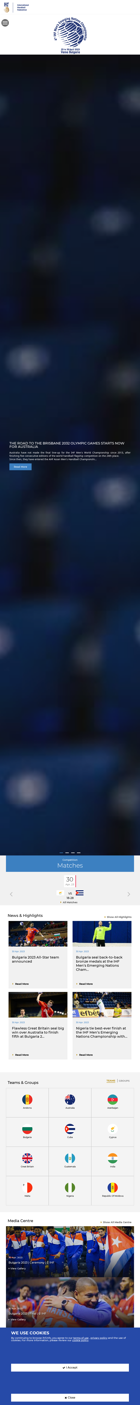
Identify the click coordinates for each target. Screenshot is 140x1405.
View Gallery (18, 1268)
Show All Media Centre (117, 1222)
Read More (20, 466)
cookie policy (80, 1340)
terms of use (81, 1337)
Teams (111, 1080)
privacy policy (98, 1337)
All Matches (70, 902)
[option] (70, 455)
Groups (124, 1080)
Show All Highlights (119, 917)
